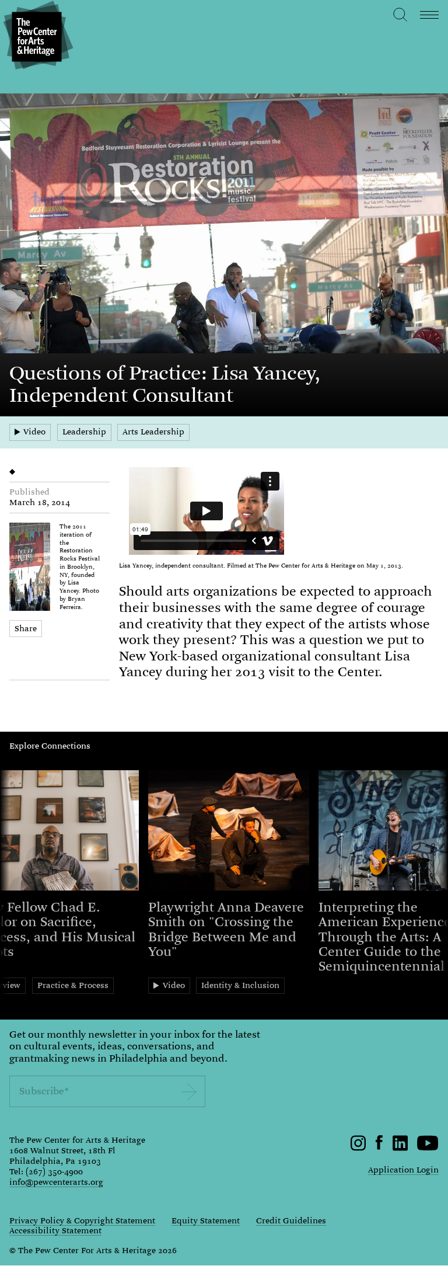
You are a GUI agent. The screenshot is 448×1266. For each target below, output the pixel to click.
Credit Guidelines (291, 1221)
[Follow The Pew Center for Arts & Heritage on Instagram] (358, 1148)
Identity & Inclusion (240, 985)
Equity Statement (206, 1221)
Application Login (403, 1169)
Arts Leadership (153, 431)
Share (26, 628)
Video (34, 431)
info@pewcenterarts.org (56, 1182)
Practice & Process (72, 985)
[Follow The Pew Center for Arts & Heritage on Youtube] (428, 1148)
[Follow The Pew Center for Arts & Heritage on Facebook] (379, 1147)
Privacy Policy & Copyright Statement (82, 1221)
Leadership (84, 431)
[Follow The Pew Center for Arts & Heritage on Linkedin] (400, 1148)
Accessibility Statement (55, 1231)
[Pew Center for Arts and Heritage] (36, 36)
